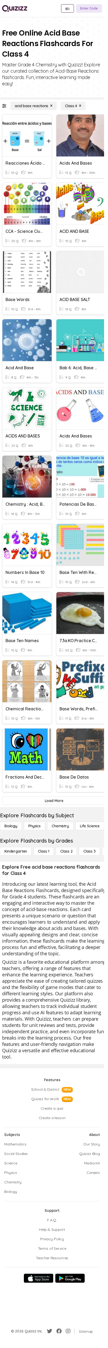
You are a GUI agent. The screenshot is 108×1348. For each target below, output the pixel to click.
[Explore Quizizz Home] (14, 8)
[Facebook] (59, 1331)
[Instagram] (68, 1331)
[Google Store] (70, 1278)
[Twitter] (49, 1331)
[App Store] (38, 1278)
